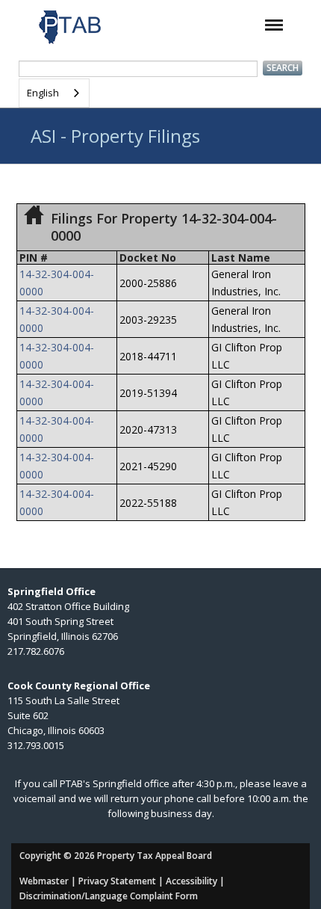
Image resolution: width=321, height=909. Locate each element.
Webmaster (44, 881)
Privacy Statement (117, 881)
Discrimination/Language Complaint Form (108, 896)
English (43, 92)
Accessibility (191, 881)
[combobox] (54, 93)
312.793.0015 (35, 745)
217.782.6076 (35, 651)
